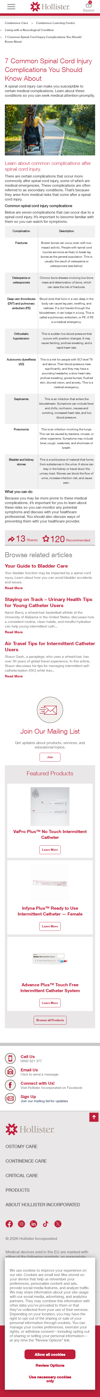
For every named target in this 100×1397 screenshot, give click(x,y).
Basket (88, 6)
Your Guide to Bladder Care (36, 566)
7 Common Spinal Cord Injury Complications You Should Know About (43, 39)
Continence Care (16, 23)
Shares (27, 538)
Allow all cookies (50, 1354)
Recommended (70, 538)
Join (50, 757)
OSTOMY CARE (21, 1146)
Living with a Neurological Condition (29, 30)
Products (18, 1190)
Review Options (50, 1365)
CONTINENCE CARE (26, 1161)
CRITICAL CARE (22, 1175)
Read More (14, 588)
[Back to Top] (94, 1117)
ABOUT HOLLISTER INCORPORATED (43, 1204)
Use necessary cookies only (50, 1378)
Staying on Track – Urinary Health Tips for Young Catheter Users (48, 602)
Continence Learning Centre (55, 23)
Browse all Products (50, 1020)
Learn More (50, 849)
